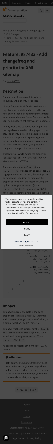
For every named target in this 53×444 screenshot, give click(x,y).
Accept (27, 222)
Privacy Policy (29, 245)
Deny (27, 228)
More (27, 235)
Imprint (21, 245)
